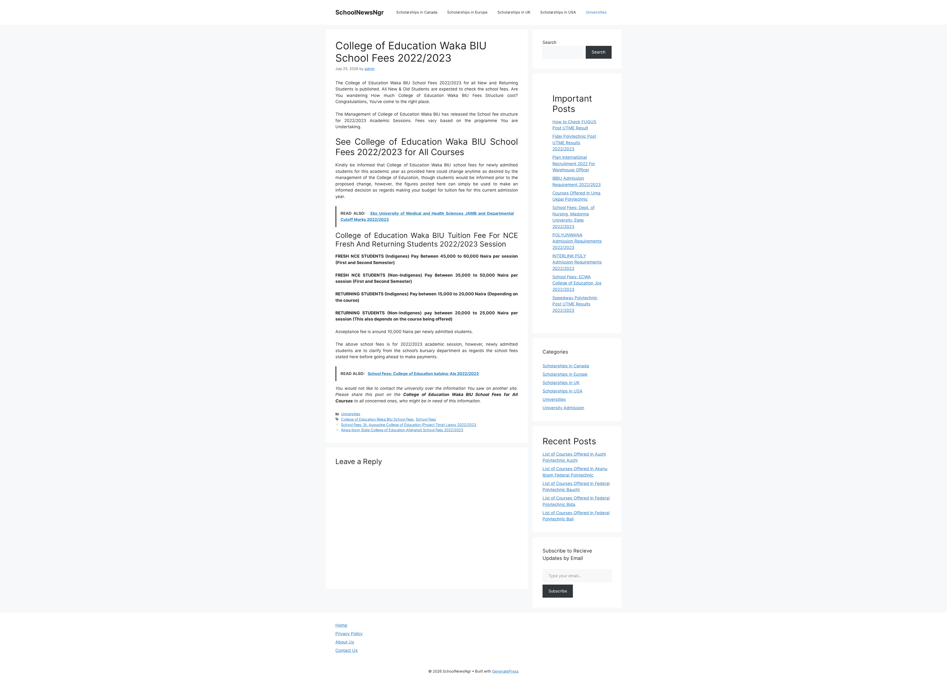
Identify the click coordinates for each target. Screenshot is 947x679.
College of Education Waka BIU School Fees (377, 419)
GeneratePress (505, 671)
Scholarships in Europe (467, 12)
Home (341, 625)
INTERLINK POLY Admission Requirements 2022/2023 (577, 262)
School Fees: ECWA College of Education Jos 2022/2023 (576, 283)
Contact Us (346, 650)
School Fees (426, 419)
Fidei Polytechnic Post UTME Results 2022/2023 (574, 142)
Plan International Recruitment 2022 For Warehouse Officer (573, 163)
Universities (596, 12)
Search (549, 42)
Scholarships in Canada (416, 12)
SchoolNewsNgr (359, 12)
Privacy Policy (349, 633)
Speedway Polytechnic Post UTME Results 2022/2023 (574, 304)
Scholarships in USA (558, 12)
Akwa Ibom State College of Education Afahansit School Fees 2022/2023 (402, 430)
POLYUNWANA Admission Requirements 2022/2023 (577, 241)
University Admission (563, 407)
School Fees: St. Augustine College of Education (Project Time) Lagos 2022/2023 (408, 425)
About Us (344, 642)
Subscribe (557, 591)
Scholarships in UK (513, 12)
